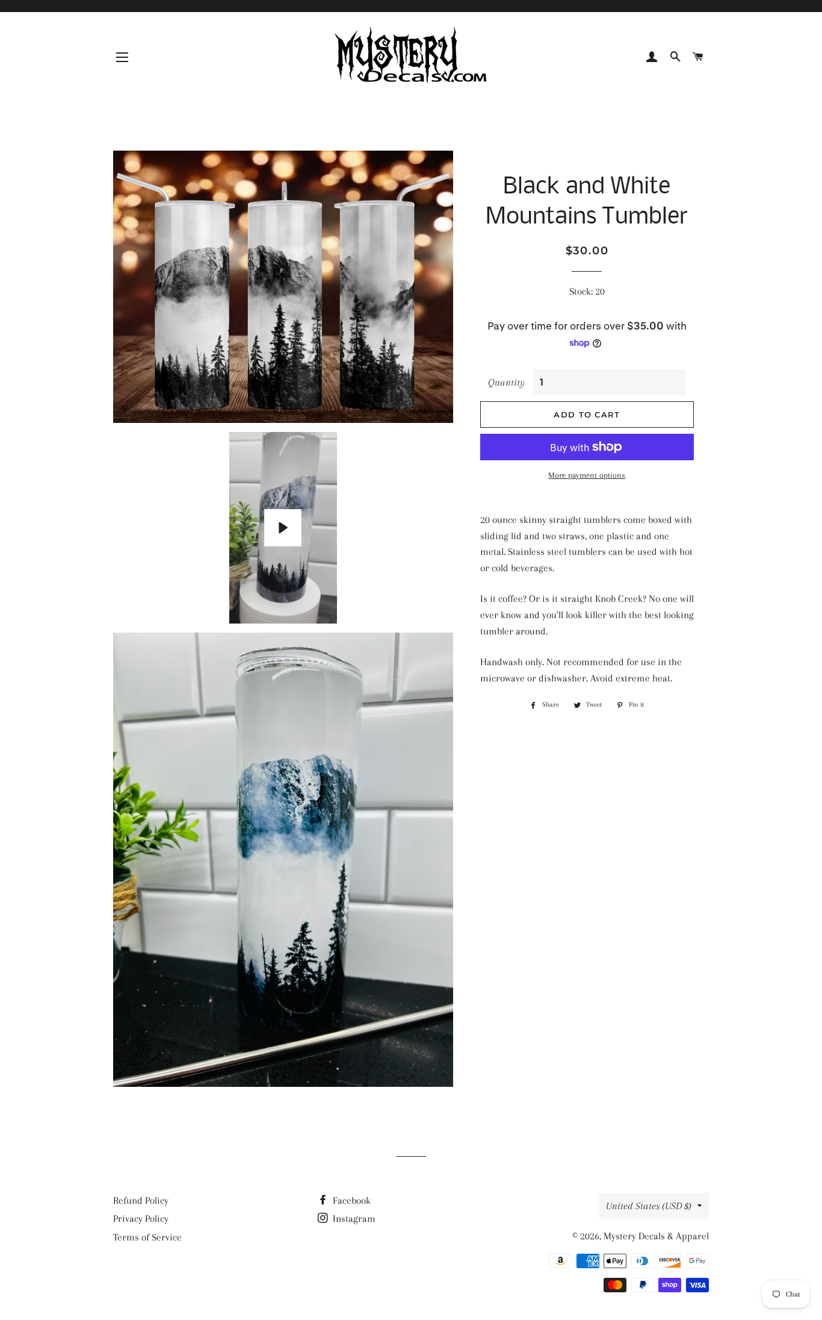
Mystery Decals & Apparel (656, 1236)
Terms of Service (147, 1237)
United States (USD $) (648, 1206)
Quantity (506, 382)
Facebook (350, 1200)
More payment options (586, 475)
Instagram (352, 1218)
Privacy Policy (140, 1218)
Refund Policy (140, 1200)
